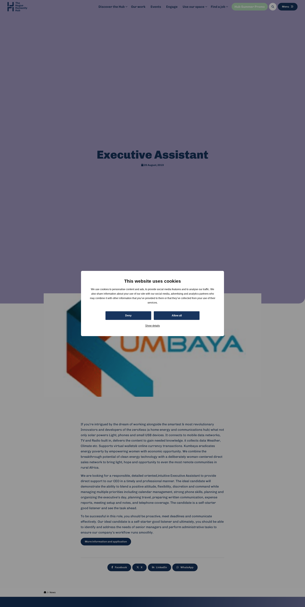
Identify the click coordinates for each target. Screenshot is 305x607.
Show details (152, 325)
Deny (128, 315)
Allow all (177, 315)
